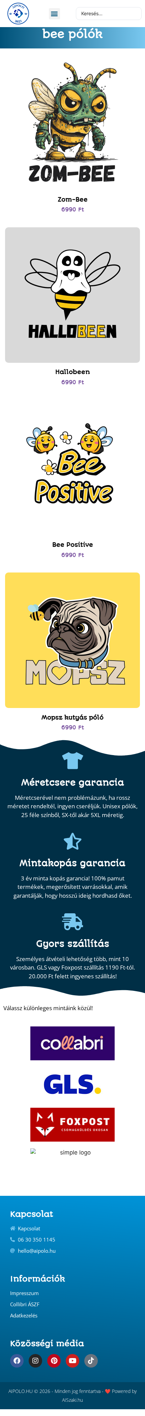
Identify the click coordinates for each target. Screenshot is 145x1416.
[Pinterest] (54, 1361)
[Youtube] (72, 1361)
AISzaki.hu (72, 1400)
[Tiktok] (91, 1361)
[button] (54, 13)
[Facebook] (17, 1361)
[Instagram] (35, 1361)
